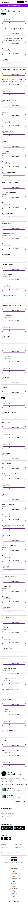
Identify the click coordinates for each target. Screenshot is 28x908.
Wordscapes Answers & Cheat (14, 878)
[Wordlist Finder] (14, 859)
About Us (3, 844)
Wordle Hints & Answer (7, 819)
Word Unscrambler (5, 816)
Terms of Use (18, 847)
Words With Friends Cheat (7, 813)
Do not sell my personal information (10, 853)
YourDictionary (14, 893)
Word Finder (4, 811)
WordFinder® (14, 873)
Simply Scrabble (14, 888)
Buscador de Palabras (14, 898)
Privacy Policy (18, 844)
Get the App (20, 1)
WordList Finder (14, 883)
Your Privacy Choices (15, 901)
